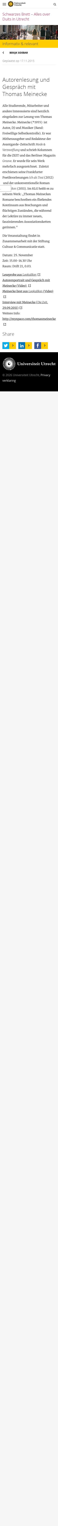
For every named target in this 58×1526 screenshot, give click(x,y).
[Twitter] (5, 345)
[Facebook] (37, 345)
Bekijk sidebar (19, 52)
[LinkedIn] (21, 345)
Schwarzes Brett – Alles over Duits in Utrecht (26, 16)
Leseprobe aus (19, 275)
